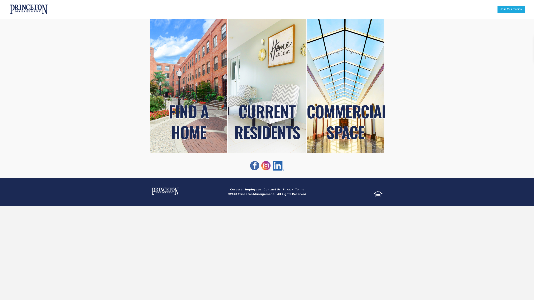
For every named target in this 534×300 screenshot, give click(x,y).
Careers (236, 189)
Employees (253, 189)
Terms (299, 189)
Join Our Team (511, 9)
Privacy (288, 189)
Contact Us (272, 189)
